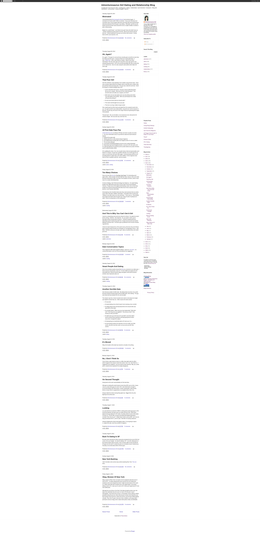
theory (145, 71)
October (149, 169)
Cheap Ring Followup (149, 125)
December (149, 164)
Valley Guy (107, 60)
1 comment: (128, 254)
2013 (146, 241)
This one (134, 462)
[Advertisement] (121, 45)
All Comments (148, 44)
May (148, 230)
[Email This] (103, 40)
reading (108, 205)
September (149, 171)
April (148, 232)
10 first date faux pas (107, 132)
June (148, 228)
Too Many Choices (110, 172)
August (148, 173)
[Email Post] (134, 37)
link (122, 269)
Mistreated (106, 17)
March (148, 235)
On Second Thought (110, 379)
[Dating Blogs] (147, 276)
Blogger (133, 531)
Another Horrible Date (111, 289)
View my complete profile (150, 34)
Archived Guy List (151, 263)
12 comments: (127, 160)
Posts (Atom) (124, 515)
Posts (146, 41)
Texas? (145, 137)
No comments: (128, 37)
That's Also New (147, 144)
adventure (108, 239)
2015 (146, 160)
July (148, 226)
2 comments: (127, 426)
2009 (146, 250)
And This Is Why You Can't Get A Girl (117, 213)
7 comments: (128, 201)
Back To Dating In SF (111, 437)
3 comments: (128, 348)
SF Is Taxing (147, 142)
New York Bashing (110, 459)
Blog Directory (146, 286)
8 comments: (127, 234)
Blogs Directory (147, 288)
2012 (146, 243)
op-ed (113, 175)
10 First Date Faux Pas (111, 130)
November (149, 166)
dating (111, 164)
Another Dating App (148, 128)
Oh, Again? (107, 54)
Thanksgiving (147, 147)
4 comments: (128, 69)
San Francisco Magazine (150, 130)
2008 (146, 252)
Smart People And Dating (112, 266)
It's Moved (106, 342)
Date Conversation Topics (113, 247)
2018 (146, 154)
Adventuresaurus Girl (150, 22)
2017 (146, 156)
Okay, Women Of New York (113, 477)
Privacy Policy (150, 292)
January (149, 239)
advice (107, 164)
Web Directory (147, 281)
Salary (145, 123)
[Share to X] (105, 40)
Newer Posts (106, 511)
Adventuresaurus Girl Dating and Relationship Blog (128, 5)
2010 (146, 248)
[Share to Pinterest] (108, 40)
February (149, 237)
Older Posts (136, 511)
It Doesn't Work (147, 139)
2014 (146, 162)
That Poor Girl (108, 80)
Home (121, 511)
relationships (147, 69)
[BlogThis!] (104, 40)
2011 (146, 246)
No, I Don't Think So (110, 358)
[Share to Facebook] (107, 40)
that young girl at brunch (118, 19)
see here (132, 249)
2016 (146, 158)
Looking (105, 408)
